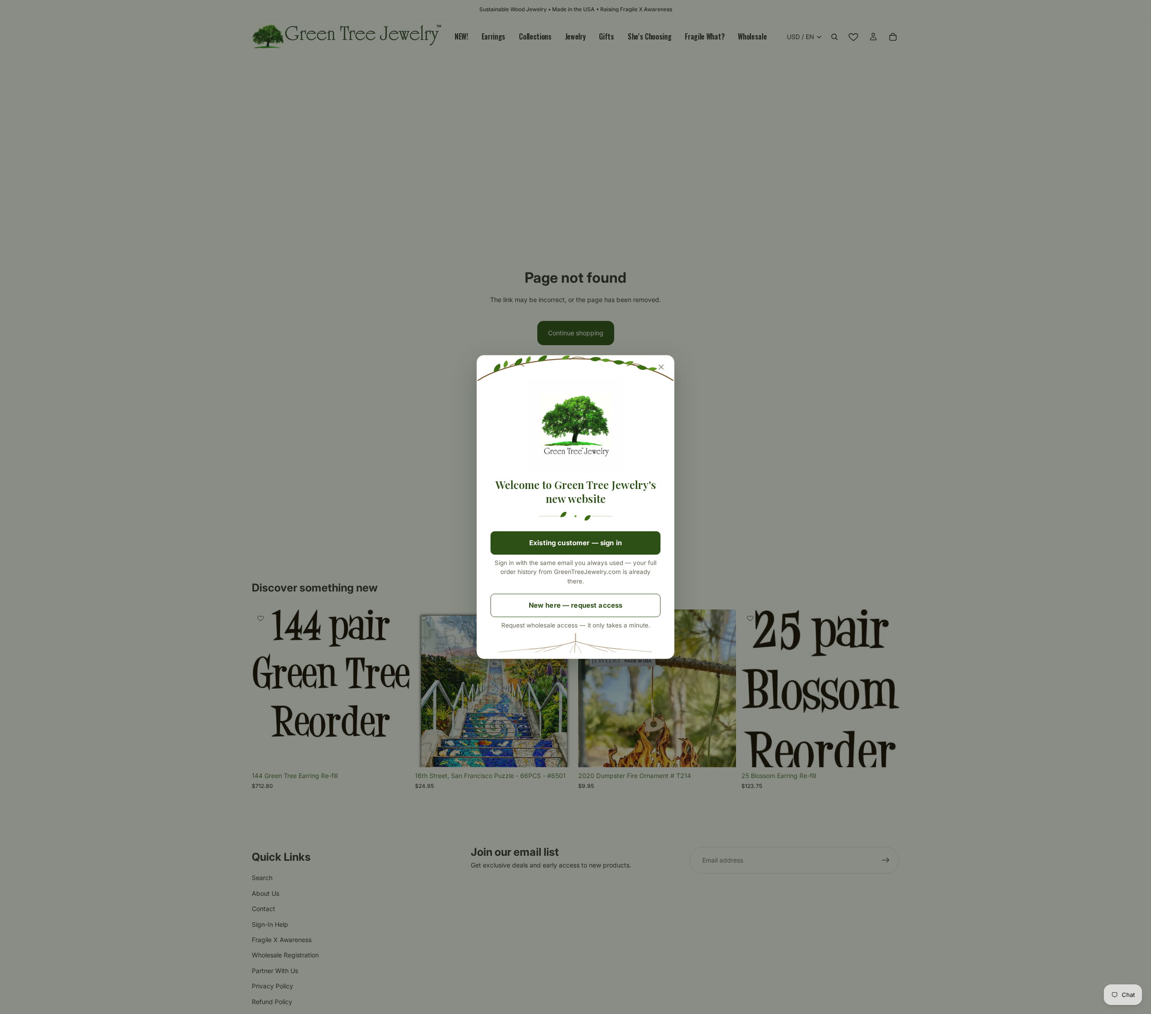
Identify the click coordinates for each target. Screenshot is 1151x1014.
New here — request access (576, 605)
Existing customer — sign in (575, 542)
